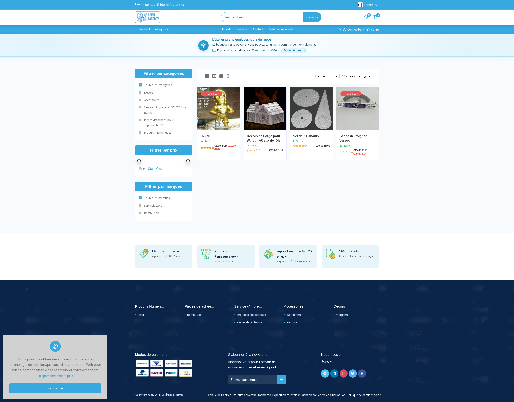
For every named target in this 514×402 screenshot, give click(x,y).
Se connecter (352, 29)
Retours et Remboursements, (252, 395)
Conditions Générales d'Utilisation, (324, 395)
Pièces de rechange (249, 322)
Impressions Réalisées (251, 315)
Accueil (225, 29)
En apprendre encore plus (55, 376)
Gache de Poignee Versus (353, 138)
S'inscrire (372, 29)
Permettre (55, 388)
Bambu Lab (194, 315)
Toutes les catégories (153, 29)
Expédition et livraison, (286, 395)
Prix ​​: (142, 169)
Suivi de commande (281, 29)
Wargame (342, 315)
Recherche (312, 17)
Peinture (292, 322)
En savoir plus (292, 50)
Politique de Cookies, (219, 395)
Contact (258, 29)
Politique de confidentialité (364, 395)
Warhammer (294, 315)
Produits (242, 29)
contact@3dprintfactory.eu (164, 5)
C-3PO (205, 136)
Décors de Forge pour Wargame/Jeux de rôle (263, 138)
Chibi (140, 315)
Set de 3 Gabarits (306, 136)
